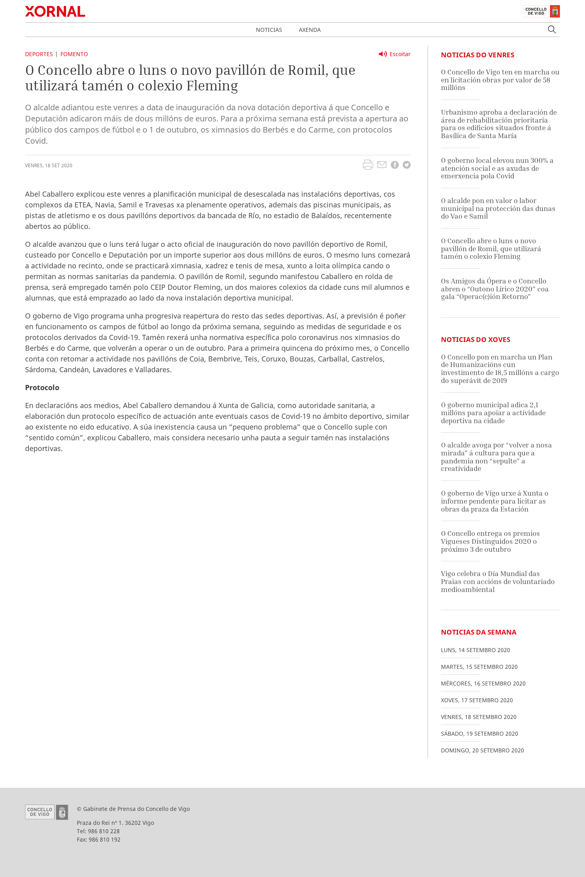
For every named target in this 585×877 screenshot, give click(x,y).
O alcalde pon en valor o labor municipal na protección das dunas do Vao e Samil (498, 208)
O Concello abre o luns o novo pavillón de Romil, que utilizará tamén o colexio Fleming (491, 248)
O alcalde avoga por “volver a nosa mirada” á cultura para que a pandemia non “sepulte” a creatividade (496, 457)
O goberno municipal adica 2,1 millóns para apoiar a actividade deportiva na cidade (493, 412)
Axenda (310, 29)
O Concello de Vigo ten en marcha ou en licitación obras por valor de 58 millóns (500, 80)
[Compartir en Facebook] (395, 166)
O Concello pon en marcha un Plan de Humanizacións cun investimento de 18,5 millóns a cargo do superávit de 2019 (500, 369)
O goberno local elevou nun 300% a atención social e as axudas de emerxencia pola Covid (497, 168)
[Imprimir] (368, 165)
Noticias (269, 29)
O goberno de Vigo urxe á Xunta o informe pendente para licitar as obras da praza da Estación (494, 501)
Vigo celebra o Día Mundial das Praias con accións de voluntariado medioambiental (498, 581)
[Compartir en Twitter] (407, 166)
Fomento (74, 54)
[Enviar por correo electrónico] (381, 165)
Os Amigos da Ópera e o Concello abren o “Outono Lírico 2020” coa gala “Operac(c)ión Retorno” (495, 289)
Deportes (39, 54)
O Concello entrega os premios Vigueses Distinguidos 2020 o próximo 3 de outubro (490, 541)
